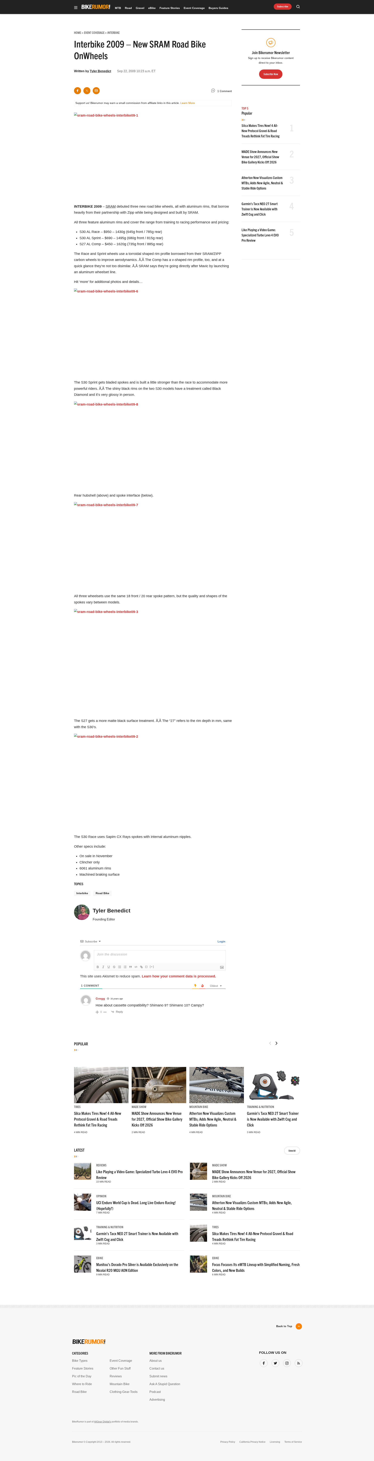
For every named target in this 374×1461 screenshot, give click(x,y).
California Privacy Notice (252, 1442)
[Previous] (270, 1043)
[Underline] (108, 967)
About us (155, 1360)
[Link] (141, 967)
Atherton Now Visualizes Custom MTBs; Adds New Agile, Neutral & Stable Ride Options (262, 182)
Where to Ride (82, 1384)
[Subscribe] (298, 1362)
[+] (152, 966)
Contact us (156, 1368)
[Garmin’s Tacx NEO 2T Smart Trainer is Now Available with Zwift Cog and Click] (274, 1085)
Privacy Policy (227, 1442)
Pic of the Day (81, 1376)
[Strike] (114, 967)
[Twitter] (275, 1362)
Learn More (187, 102)
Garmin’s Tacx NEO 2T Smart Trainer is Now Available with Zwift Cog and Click (260, 208)
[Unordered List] (125, 967)
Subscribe (282, 6)
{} (146, 966)
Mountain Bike (198, 1107)
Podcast (155, 1391)
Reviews (101, 1165)
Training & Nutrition (260, 1107)
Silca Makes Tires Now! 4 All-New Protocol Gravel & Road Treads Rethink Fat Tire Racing (261, 130)
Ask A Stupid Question (164, 1384)
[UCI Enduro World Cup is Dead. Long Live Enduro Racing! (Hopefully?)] (82, 1202)
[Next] (276, 1043)
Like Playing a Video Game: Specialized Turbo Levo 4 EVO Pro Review (260, 234)
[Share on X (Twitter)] (86, 90)
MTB (118, 8)
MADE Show (139, 1107)
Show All (292, 1150)
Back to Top (284, 1326)
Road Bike (102, 893)
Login (221, 941)
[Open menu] (76, 8)
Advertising (157, 1399)
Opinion (101, 1196)
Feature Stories (170, 8)
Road (128, 8)
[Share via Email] (96, 90)
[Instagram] (286, 1362)
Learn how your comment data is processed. (179, 976)
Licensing (275, 1442)
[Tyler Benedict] (82, 914)
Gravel (140, 8)
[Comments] (214, 91)
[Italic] (103, 967)
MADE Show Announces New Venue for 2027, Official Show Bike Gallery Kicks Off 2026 (260, 156)
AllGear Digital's (102, 1421)
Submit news (158, 1376)
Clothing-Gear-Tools (124, 1391)
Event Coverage (194, 8)
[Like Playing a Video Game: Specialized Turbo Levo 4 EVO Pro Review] (82, 1171)
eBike (152, 8)
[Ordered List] (119, 967)
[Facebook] (263, 1362)
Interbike (82, 893)
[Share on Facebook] (77, 90)
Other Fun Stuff (120, 1368)
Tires (77, 1107)
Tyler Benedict (100, 71)
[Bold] (98, 967)
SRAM (111, 206)
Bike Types (79, 1360)
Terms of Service (293, 1442)
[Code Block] (136, 967)
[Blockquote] (130, 967)
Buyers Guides (218, 8)
